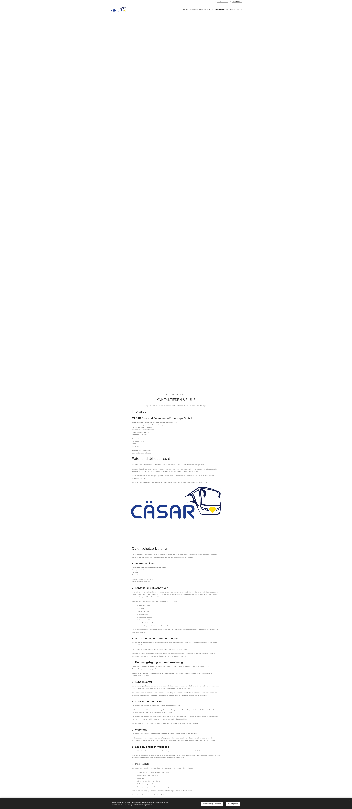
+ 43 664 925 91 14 (237, 2)
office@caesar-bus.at (222, 2)
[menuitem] (186, 9)
